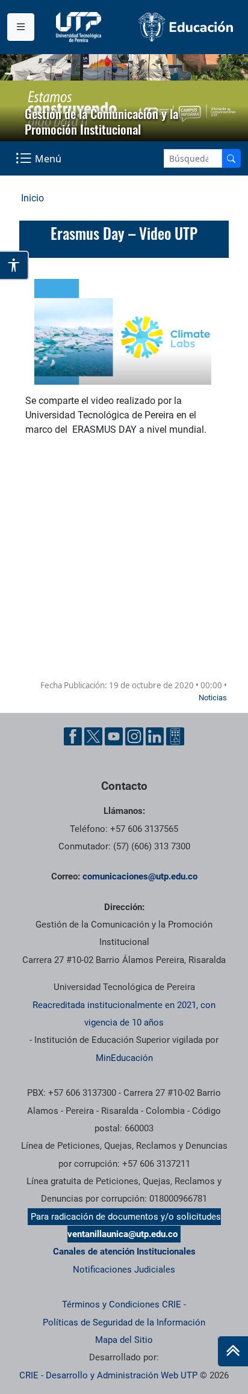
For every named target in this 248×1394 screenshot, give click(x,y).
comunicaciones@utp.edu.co (139, 876)
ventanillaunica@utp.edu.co (122, 1234)
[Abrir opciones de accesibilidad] (14, 265)
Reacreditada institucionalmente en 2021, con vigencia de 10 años (124, 1014)
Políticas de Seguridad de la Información (124, 1322)
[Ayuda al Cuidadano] (175, 736)
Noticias (213, 697)
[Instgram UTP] (134, 736)
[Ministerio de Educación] (186, 27)
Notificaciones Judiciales (124, 1269)
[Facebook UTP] (73, 736)
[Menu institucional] (20, 27)
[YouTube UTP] (114, 736)
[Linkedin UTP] (155, 736)
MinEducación (124, 1058)
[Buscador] (231, 158)
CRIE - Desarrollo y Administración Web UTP (108, 1375)
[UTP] (80, 27)
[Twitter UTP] (93, 736)
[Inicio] (233, 1351)
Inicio (32, 198)
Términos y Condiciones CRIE (121, 1304)
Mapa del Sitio (124, 1339)
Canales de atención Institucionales (124, 1251)
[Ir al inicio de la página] (233, 1351)
